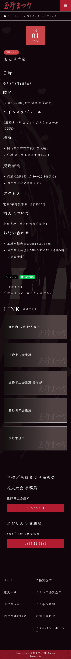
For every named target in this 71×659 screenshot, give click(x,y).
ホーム (8, 580)
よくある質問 (45, 604)
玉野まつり (11, 52)
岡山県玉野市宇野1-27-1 (32, 155)
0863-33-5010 (35, 508)
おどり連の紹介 (15, 616)
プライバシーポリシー (50, 630)
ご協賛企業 (44, 580)
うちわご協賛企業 (49, 592)
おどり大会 (12, 604)
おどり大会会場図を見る (25, 183)
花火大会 (10, 592)
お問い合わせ (45, 616)
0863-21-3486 (35, 543)
